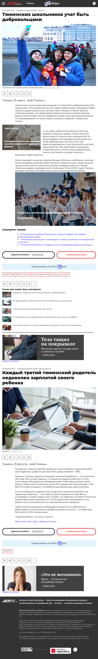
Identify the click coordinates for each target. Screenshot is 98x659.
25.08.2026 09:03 (8, 369)
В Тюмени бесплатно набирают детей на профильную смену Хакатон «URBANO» (45, 317)
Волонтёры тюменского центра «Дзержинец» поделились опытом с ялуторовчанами (47, 325)
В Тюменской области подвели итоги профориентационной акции (56, 245)
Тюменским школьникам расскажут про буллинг (32, 309)
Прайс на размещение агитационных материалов (66, 600)
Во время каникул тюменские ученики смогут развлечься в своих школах (42, 301)
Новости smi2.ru (10, 361)
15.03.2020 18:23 (8, 10)
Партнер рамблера (41, 649)
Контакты (58, 603)
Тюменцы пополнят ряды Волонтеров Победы (49, 212)
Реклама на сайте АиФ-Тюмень (31, 600)
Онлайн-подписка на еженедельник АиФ (35, 603)
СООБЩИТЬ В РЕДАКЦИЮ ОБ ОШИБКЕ (78, 603)
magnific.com (16, 451)
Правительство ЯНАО (52, 88)
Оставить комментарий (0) (76, 255)
